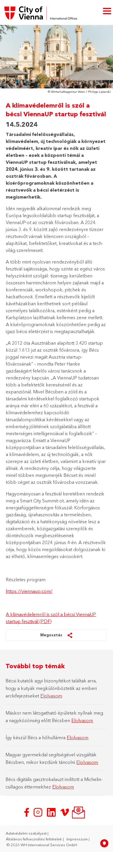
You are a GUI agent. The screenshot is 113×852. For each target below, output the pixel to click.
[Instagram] (38, 812)
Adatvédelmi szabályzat (27, 833)
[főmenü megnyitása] (107, 10)
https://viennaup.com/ (29, 591)
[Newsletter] (78, 812)
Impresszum (77, 839)
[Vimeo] (65, 812)
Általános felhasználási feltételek (34, 839)
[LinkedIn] (52, 812)
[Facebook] (27, 812)
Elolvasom (51, 696)
